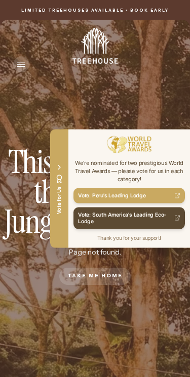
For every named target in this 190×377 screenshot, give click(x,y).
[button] (21, 64)
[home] (95, 46)
